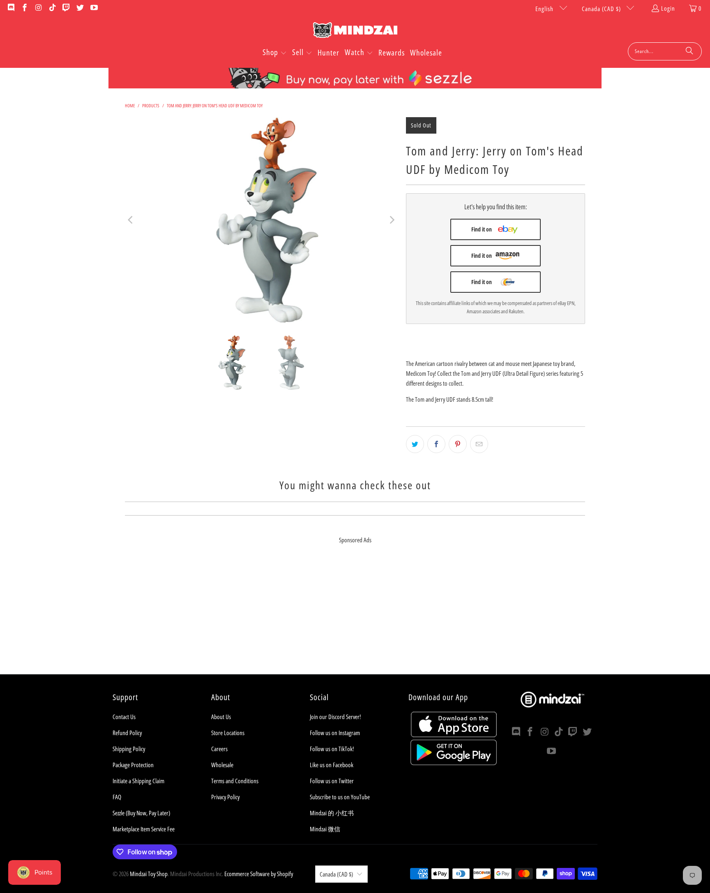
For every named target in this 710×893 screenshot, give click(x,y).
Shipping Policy (129, 749)
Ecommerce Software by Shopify (258, 874)
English (545, 9)
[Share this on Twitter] (415, 444)
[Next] (391, 220)
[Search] (689, 51)
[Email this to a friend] (479, 444)
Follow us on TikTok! (332, 749)
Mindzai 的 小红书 (332, 813)
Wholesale (222, 765)
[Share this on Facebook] (436, 444)
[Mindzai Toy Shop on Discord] (10, 8)
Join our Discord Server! (335, 717)
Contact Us (124, 717)
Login (668, 8)
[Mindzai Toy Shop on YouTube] (93, 8)
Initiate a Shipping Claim (138, 781)
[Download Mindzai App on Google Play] (453, 763)
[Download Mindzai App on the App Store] (454, 735)
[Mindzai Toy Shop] (355, 31)
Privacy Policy (225, 797)
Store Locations (227, 733)
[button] (275, 53)
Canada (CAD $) (602, 9)
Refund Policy (127, 733)
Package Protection (133, 765)
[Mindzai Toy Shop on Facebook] (24, 8)
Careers (219, 749)
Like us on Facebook (331, 765)
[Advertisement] (355, 616)
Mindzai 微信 (325, 829)
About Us (221, 717)
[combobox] (665, 51)
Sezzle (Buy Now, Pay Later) (141, 813)
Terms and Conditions (234, 781)
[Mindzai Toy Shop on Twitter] (79, 8)
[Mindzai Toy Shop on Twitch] (66, 8)
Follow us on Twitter (332, 781)
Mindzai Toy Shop (149, 874)
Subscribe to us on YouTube (340, 797)
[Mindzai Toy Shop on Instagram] (38, 8)
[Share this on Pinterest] (458, 444)
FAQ (117, 797)
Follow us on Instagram (335, 733)
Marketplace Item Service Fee (144, 829)
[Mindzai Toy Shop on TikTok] (52, 8)
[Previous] (131, 220)
